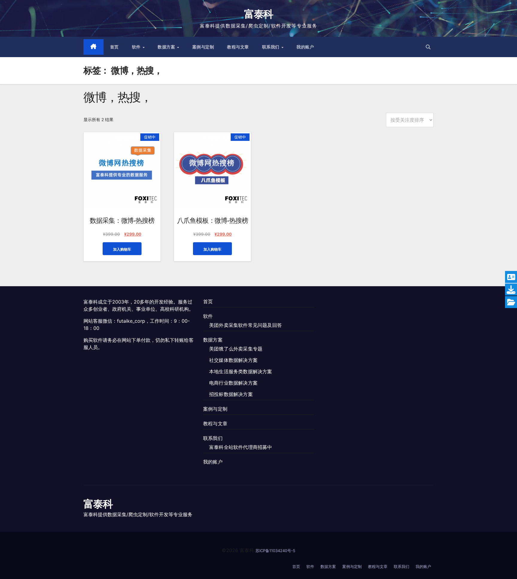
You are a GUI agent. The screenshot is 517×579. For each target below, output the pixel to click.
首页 (114, 47)
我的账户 (305, 47)
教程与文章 (238, 47)
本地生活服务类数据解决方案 (240, 371)
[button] (428, 47)
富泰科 (258, 14)
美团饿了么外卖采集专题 (235, 349)
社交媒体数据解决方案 (233, 360)
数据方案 (167, 47)
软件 (137, 47)
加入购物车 (122, 249)
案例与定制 (203, 47)
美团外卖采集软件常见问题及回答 (245, 325)
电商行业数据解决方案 (233, 383)
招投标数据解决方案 (231, 394)
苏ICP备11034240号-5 (275, 550)
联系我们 (271, 47)
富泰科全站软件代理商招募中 (240, 447)
